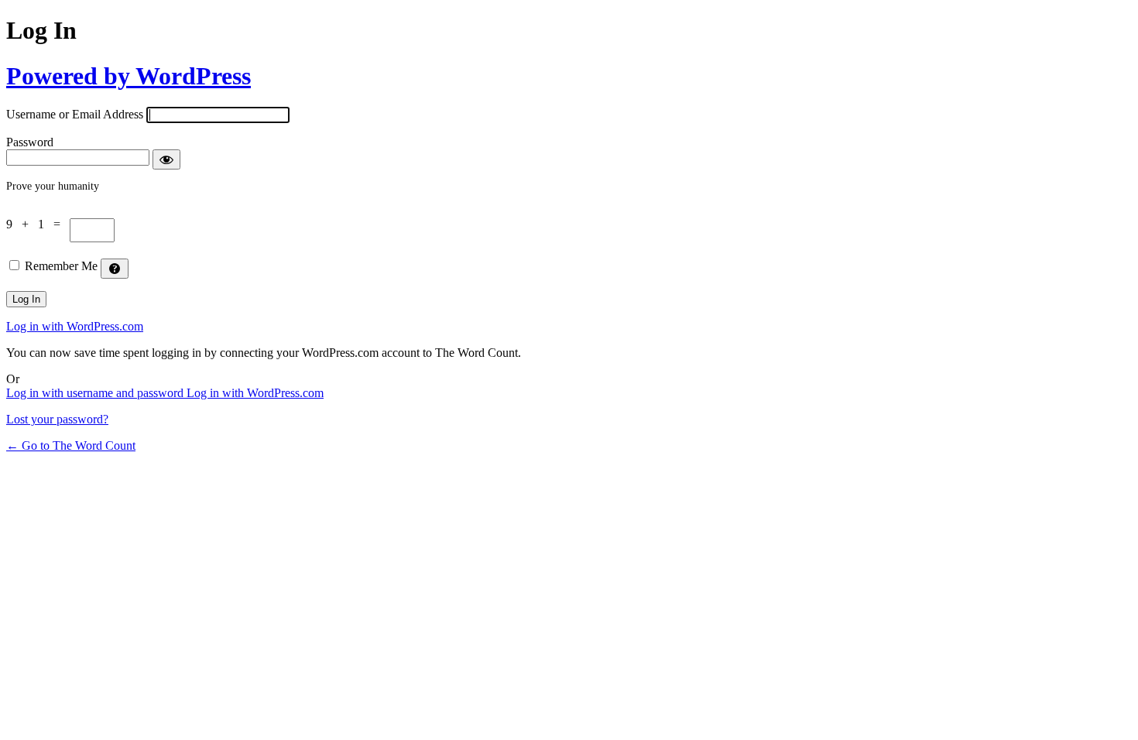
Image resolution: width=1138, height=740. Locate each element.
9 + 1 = (38, 224)
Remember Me (61, 265)
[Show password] (166, 159)
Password (29, 142)
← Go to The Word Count (70, 445)
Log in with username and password (96, 392)
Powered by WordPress (128, 76)
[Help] (115, 269)
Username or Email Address (74, 114)
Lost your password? (57, 419)
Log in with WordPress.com (74, 326)
